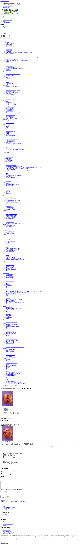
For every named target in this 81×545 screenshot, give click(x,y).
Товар (4, 124)
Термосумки (8, 142)
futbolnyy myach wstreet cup (6, 501)
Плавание (5, 88)
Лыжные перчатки (10, 43)
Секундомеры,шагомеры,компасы (13, 137)
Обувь (7, 62)
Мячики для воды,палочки (11, 93)
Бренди (4, 521)
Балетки (7, 77)
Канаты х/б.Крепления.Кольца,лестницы (14, 55)
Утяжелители (8, 70)
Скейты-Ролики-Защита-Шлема (12, 139)
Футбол (4, 100)
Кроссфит (8, 132)
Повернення (5, 515)
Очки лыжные (9, 44)
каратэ (7, 129)
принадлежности (9, 108)
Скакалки (8, 69)
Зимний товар (6, 42)
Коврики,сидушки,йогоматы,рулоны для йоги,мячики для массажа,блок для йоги (23, 57)
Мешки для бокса (10, 268)
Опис (2, 441)
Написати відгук (16, 424)
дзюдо (7, 127)
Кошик (4, 21)
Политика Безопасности (8, 508)
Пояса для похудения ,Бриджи (12, 135)
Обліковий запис (6, 530)
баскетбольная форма (10, 115)
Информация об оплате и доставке (10, 507)
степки (7, 82)
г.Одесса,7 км (6, 7)
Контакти (5, 514)
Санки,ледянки (9, 45)
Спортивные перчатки (10, 141)
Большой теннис (9, 72)
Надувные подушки (10, 94)
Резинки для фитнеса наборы (12, 67)
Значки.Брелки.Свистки (11, 128)
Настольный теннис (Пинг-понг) (13, 74)
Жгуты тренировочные (11, 54)
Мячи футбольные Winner (11, 103)
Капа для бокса (9, 267)
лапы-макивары (9, 49)
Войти (4, 16)
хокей (4, 282)
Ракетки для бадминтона (11, 87)
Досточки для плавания (11, 91)
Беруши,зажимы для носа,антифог (13, 90)
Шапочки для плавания (11, 99)
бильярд (7, 126)
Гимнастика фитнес (7, 51)
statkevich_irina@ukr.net (8, 6)
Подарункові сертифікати (8, 522)
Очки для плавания (10, 96)
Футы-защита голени (10, 147)
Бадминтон (5, 85)
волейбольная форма (10, 120)
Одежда (7, 63)
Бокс (4, 263)
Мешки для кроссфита (10, 59)
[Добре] (7, 491)
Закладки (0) (5, 18)
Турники (7, 144)
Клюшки (8, 283)
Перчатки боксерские (11, 269)
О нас (4, 506)
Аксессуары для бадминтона (12, 86)
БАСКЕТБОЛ (6, 113)
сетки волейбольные (10, 123)
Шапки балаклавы (9, 46)
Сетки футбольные (10, 109)
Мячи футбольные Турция (11, 106)
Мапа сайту (5, 516)
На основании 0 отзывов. (6, 424)
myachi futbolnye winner (21, 501)
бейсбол (7, 125)
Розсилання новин (7, 533)
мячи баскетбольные (10, 116)
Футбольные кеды (9, 83)
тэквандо (7, 145)
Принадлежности (9, 66)
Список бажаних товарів (8, 532)
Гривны (4, 33)
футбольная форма (10, 110)
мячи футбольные (9, 102)
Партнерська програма (8, 524)
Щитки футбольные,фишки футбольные (14, 112)
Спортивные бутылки (10, 140)
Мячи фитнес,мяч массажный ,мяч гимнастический (17, 60)
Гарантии (5, 509)
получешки (8, 80)
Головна (2, 385)
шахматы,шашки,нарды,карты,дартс (13, 148)
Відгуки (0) (7, 441)
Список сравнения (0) (7, 20)
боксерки (8, 78)
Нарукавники (8, 95)
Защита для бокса (10, 266)
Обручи (7, 61)
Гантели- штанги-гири (10, 53)
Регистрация (5, 17)
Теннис (4, 71)
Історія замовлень (7, 531)
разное (7, 136)
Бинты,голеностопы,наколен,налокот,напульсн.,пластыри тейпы (20, 52)
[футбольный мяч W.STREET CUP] (8, 405)
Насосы (7, 134)
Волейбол (5, 119)
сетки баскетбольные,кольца (12, 118)
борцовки (8, 79)
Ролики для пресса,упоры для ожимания (14, 68)
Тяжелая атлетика (7, 47)
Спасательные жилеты (10, 98)
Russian (5, 27)
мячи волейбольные (10, 121)
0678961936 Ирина (5, 1)
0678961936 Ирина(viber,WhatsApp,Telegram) (12, 4)
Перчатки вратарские (10, 107)
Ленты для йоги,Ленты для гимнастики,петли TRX (17, 58)
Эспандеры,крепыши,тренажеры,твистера (15, 149)
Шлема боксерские (10, 270)
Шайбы (8, 284)
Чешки (7, 84)
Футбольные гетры (10, 111)
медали (7, 133)
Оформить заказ (6, 22)
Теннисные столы (9, 75)
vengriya (14, 501)
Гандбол (7, 101)
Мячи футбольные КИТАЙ (11, 104)
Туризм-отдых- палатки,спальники (13, 143)
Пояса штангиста (9, 50)
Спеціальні (5, 525)
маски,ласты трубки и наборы (12, 92)
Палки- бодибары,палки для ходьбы (13, 64)
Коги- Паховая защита (10, 131)
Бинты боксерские (10, 265)
